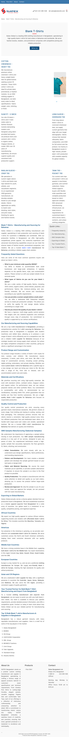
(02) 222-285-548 (41, 11)
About (16, 2)
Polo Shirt (9, 2)
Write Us (35, 48)
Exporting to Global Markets (59, 240)
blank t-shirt (26, 248)
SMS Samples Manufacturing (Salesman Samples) (59, 237)
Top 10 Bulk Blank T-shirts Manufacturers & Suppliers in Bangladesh (59, 247)
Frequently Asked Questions (59, 230)
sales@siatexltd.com (58, 11)
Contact (21, 2)
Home (3, 2)
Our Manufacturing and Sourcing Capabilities (59, 234)
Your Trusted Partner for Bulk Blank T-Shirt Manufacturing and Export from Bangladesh (59, 244)
